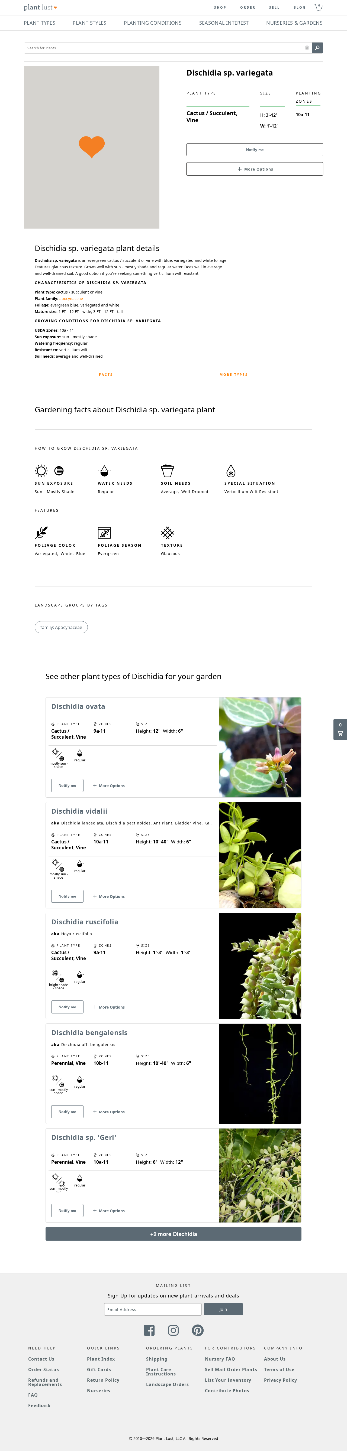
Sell (274, 7)
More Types (234, 374)
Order (248, 7)
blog (300, 7)
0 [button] (319, 5)
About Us (275, 1359)
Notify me (255, 150)
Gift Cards (99, 1369)
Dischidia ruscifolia (84, 921)
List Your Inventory (228, 1380)
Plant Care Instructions (161, 1372)
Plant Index (101, 1359)
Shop (220, 7)
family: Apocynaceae (61, 627)
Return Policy (103, 1380)
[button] (307, 48)
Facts (106, 374)
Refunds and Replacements (45, 1382)
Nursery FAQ (220, 1359)
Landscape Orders (167, 1384)
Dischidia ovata (78, 706)
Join (223, 1309)
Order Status (43, 1369)
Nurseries (98, 1391)
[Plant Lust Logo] (40, 7)
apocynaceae (71, 298)
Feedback (39, 1405)
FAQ (33, 1395)
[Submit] (317, 48)
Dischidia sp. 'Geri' (83, 1137)
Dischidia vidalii (79, 811)
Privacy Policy (280, 1380)
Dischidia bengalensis (89, 1032)
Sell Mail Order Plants (231, 1369)
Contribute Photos (227, 1391)
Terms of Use (279, 1369)
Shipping (157, 1359)
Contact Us (41, 1359)
